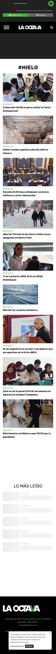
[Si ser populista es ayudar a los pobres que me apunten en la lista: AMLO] (28, 329)
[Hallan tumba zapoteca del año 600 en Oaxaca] (28, 130)
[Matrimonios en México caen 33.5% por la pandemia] (28, 413)
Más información (17, 646)
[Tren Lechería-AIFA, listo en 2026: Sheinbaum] (28, 256)
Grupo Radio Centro (31, 619)
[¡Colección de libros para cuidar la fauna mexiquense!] (28, 87)
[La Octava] (30, 27)
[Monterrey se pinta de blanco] (20, 294)
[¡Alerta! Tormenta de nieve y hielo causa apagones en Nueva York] (28, 214)
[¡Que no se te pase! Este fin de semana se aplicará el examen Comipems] (28, 371)
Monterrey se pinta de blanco (20, 310)
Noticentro (8, 104)
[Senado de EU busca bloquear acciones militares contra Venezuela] (28, 172)
